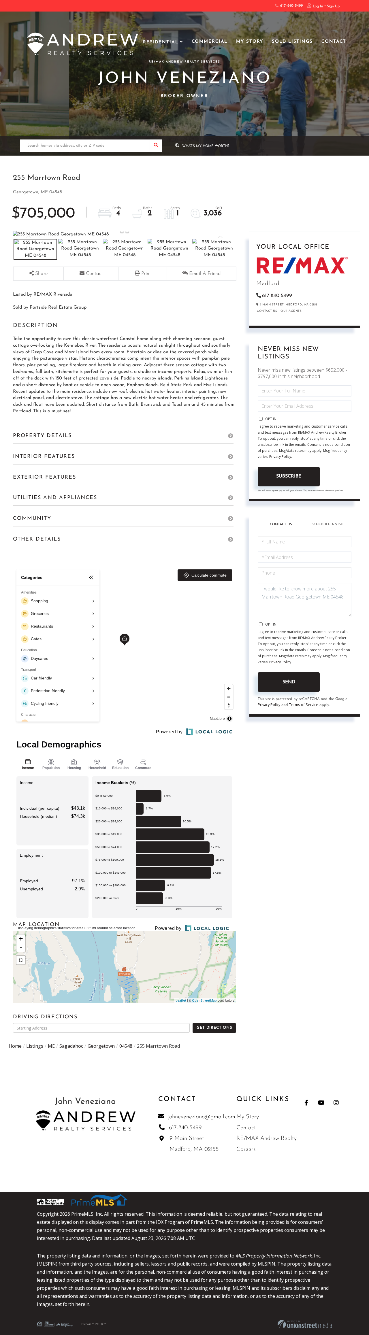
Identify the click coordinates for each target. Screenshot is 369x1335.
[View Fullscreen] (20, 960)
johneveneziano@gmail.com (201, 1117)
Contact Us (267, 311)
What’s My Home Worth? (205, 146)
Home (15, 1046)
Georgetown (101, 1046)
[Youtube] (321, 1102)
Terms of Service (303, 704)
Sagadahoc (71, 1046)
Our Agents (291, 311)
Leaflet (181, 1000)
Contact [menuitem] (333, 41)
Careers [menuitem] (245, 1149)
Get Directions (214, 1028)
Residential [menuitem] (160, 42)
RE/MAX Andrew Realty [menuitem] (266, 1138)
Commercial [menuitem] (210, 41)
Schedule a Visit (328, 524)
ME (51, 1046)
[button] (156, 145)
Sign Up (333, 6)
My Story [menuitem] (249, 41)
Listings (34, 1046)
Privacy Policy (280, 456)
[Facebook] (306, 1102)
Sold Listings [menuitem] (292, 41)
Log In (318, 6)
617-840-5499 (291, 5)
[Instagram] (336, 1102)
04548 (125, 1046)
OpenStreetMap (204, 1000)
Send (289, 682)
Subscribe (288, 476)
